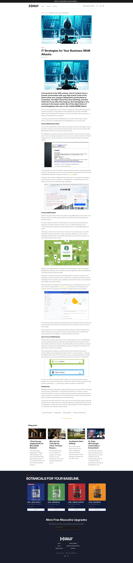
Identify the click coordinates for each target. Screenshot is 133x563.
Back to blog (67, 418)
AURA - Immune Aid (54, 502)
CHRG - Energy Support (76, 502)
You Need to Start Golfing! (76, 442)
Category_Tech (58, 412)
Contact (73, 548)
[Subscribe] (77, 528)
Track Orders (73, 543)
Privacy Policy (60, 553)
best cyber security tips (47, 412)
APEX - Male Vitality (34, 502)
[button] (43, 6)
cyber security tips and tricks (79, 412)
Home (42, 12)
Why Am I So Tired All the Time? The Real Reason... (55, 444)
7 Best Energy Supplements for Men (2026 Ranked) (37, 444)
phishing (70, 174)
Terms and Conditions (70, 553)
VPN (55, 383)
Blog (46, 12)
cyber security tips (67, 412)
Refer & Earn (59, 548)
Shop (59, 543)
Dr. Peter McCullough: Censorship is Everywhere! (94, 444)
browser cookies (64, 286)
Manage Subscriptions (73, 545)
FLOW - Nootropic (95, 502)
